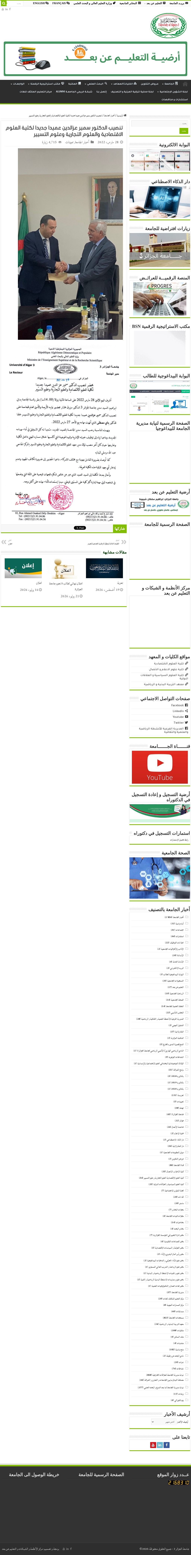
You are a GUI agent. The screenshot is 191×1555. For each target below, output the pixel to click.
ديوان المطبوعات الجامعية (173, 1152)
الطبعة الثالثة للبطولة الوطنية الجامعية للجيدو (103, 542)
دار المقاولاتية (178, 1146)
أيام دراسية (180, 923)
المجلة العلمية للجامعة (175, 1006)
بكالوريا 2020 (177, 1089)
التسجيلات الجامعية (175, 981)
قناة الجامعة (179, 1165)
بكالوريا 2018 (177, 1076)
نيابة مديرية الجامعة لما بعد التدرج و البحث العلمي (164, 1387)
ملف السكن (179, 1337)
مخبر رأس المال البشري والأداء (172, 1254)
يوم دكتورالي (179, 1400)
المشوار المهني (178, 1025)
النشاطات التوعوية (176, 1057)
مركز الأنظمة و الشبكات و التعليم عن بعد (22, 1549)
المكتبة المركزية (177, 1038)
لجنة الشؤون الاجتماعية (174, 1191)
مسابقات (180, 1311)
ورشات (181, 1394)
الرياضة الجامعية (177, 993)
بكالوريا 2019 (177, 1082)
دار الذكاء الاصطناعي (175, 1140)
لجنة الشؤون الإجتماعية (174, 92)
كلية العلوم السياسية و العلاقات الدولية (169, 1184)
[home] (185, 84)
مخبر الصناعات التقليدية (174, 1241)
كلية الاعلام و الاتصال (175, 1171)
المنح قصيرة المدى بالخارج (173, 1044)
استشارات (180, 936)
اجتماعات (180, 930)
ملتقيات (180, 1330)
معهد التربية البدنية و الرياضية (171, 1324)
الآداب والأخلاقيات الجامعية (172, 949)
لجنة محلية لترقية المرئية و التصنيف (132, 92)
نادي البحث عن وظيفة (175, 1356)
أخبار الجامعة (109, 116)
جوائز (182, 1121)
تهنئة (181, 1108)
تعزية (120, 583)
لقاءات (181, 1197)
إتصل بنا (101, 92)
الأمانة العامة (178, 962)
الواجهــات (18, 84)
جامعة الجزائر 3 (177, 1114)
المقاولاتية (179, 1032)
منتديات (180, 1343)
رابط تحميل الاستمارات (179, 840)
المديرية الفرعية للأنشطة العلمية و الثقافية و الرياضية (162, 1019)
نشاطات (180, 1369)
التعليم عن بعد (178, 987)
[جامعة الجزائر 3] (168, 25)
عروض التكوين (178, 1159)
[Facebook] (10, 9)
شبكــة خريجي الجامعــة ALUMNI (74, 92)
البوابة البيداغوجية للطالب (173, 974)
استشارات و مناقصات (175, 100)
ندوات (181, 1362)
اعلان (39, 583)
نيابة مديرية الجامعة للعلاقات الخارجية (168, 1375)
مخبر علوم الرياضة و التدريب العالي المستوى (166, 1267)
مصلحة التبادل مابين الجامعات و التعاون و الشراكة (164, 1380)
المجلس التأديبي (177, 1012)
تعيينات (69, 142)
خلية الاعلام (179, 1133)
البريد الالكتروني (177, 968)
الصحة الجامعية (177, 1000)
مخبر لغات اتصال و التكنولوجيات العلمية (168, 1286)
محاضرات (180, 1222)
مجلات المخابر (178, 1210)
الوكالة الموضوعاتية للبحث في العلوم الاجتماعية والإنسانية (160, 1063)
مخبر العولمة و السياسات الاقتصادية (169, 1248)
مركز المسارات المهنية (175, 1305)
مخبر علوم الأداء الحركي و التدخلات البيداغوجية (165, 1260)
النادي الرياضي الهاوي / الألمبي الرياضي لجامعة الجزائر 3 (160, 1051)
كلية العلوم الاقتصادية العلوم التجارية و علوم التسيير (164, 1178)
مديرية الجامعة (178, 1292)
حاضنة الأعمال (178, 1127)
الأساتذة (180, 955)
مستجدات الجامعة (176, 1318)
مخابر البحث (179, 1229)
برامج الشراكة (178, 1070)
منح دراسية (179, 1349)
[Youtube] (2, 9)
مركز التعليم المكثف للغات (36, 92)
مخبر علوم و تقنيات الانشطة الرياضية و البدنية (165, 1273)
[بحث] (4, 3)
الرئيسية (120, 116)
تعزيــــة (181, 1095)
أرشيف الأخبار (182, 1422)
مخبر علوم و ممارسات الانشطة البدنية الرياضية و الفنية (162, 1280)
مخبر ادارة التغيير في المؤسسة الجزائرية (168, 1235)
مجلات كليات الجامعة (175, 1216)
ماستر (181, 1203)
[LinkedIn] (6, 9)
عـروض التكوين (150, 84)
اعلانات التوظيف (177, 943)
